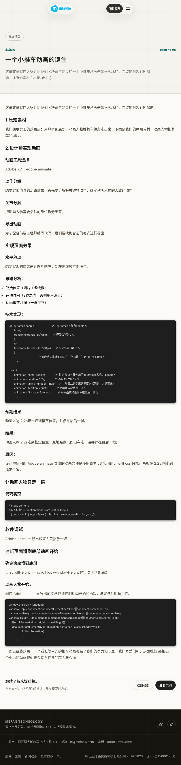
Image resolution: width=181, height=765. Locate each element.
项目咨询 (114, 8)
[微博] (161, 724)
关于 (60, 756)
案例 (18, 756)
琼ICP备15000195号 (161, 756)
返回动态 (14, 36)
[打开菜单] (128, 8)
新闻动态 (31, 756)
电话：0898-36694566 (115, 742)
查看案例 (165, 685)
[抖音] (171, 724)
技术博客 (47, 756)
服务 (8, 756)
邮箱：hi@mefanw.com (77, 742)
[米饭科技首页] (60, 8)
